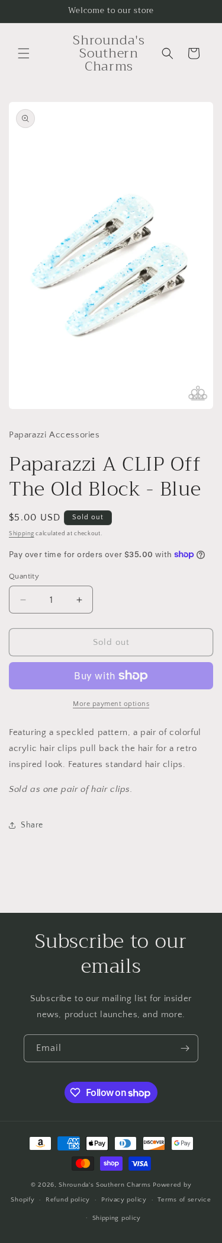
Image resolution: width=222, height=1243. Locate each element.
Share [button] (32, 825)
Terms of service (184, 1199)
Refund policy (68, 1199)
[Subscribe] (185, 1048)
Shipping (21, 534)
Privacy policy (124, 1199)
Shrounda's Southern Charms (106, 1184)
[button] (24, 53)
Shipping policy (116, 1218)
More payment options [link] (111, 704)
